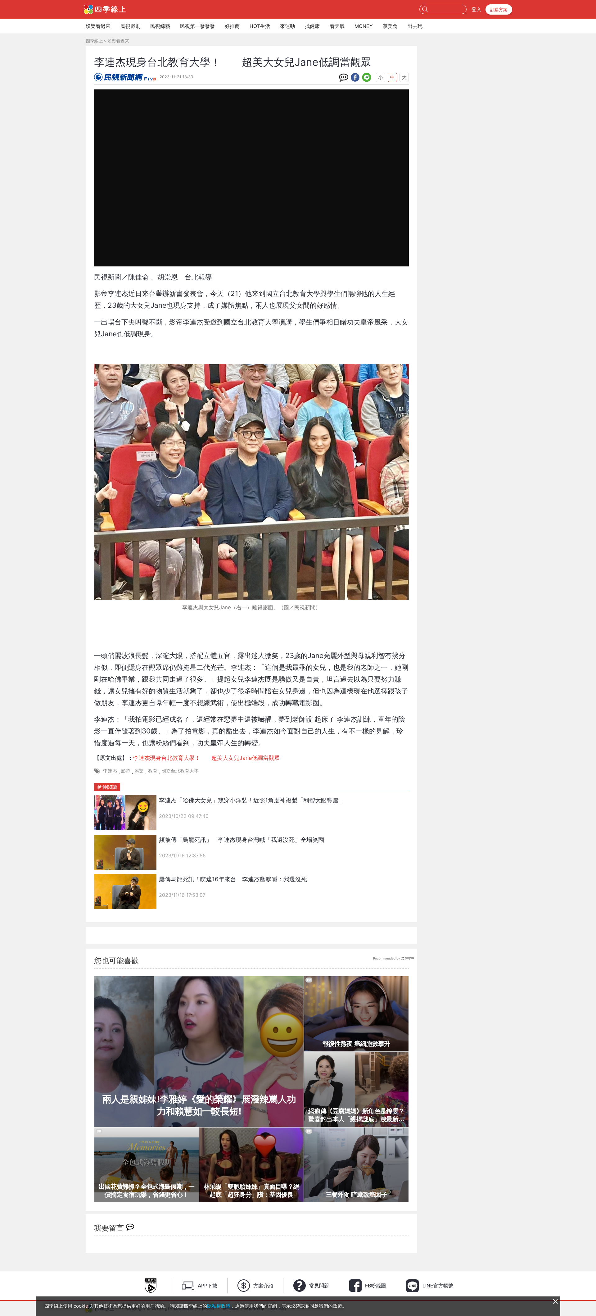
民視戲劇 (130, 26)
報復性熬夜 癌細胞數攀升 (356, 1043)
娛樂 (139, 771)
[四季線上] (105, 9)
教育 (152, 771)
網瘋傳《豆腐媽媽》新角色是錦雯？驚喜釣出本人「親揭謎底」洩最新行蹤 (356, 1115)
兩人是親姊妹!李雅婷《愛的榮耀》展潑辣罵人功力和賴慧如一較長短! (199, 1105)
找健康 (312, 26)
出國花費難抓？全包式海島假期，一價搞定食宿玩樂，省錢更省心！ (147, 1190)
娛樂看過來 (98, 26)
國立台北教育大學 (180, 771)
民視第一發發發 (197, 26)
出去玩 (415, 26)
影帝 (125, 771)
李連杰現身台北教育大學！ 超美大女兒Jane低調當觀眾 (206, 758)
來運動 (287, 26)
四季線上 (94, 40)
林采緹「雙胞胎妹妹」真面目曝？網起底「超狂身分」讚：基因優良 (252, 1190)
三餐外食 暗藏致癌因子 (356, 1194)
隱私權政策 (218, 1306)
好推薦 (232, 26)
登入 (476, 9)
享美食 (390, 26)
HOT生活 (260, 26)
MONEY (363, 26)
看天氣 (337, 26)
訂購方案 (499, 9)
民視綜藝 (160, 26)
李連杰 (110, 771)
